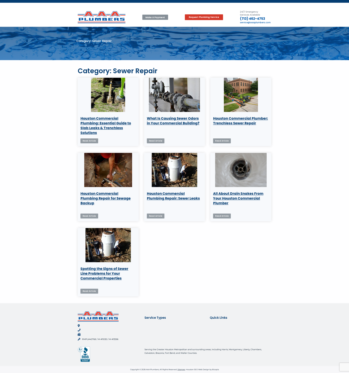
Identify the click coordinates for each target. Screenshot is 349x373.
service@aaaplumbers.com (255, 22)
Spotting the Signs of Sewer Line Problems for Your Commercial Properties (104, 273)
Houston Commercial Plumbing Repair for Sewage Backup (105, 198)
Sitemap (181, 369)
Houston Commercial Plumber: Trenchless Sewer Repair (240, 121)
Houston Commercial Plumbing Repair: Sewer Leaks (173, 196)
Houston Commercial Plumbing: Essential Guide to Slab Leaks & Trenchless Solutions (105, 125)
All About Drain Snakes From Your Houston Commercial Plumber (238, 198)
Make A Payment (155, 17)
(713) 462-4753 (252, 18)
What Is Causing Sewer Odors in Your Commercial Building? (173, 121)
